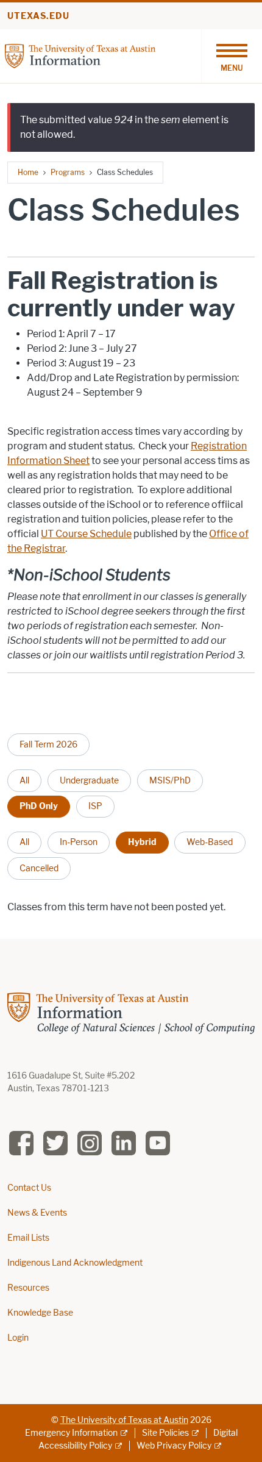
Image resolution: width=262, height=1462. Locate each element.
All (24, 780)
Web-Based (209, 841)
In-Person (78, 841)
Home (28, 172)
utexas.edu (38, 16)
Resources (28, 1288)
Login (18, 1338)
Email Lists (28, 1238)
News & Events (37, 1213)
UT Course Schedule (86, 534)
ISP (95, 806)
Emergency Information (71, 1433)
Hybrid (142, 841)
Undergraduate (89, 780)
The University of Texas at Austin (124, 1420)
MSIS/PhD (170, 780)
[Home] (80, 55)
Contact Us (29, 1188)
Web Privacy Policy (173, 1446)
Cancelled (38, 868)
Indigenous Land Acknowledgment (75, 1263)
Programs (68, 172)
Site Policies (165, 1433)
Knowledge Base (40, 1313)
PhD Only (38, 806)
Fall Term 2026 (48, 744)
